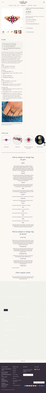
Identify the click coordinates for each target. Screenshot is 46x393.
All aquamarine (23, 201)
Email (5, 291)
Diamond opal (27, 177)
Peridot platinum (23, 224)
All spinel (18, 225)
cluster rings (5, 49)
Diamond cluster (24, 176)
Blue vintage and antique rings (17, 276)
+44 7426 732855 (4, 376)
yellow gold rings (13, 44)
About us (14, 378)
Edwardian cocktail (23, 251)
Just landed (10, 5)
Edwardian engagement (23, 248)
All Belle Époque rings (16, 255)
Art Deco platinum (29, 242)
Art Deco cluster (28, 240)
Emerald (15, 261)
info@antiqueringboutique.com (33, 23)
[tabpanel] (12, 83)
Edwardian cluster (30, 248)
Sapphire (21, 260)
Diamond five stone (16, 177)
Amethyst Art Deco (26, 196)
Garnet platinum (18, 205)
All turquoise (21, 226)
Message (5, 299)
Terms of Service (16, 376)
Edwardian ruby (17, 191)
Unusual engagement (23, 263)
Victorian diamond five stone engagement (26, 178)
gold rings (7, 44)
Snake (31, 261)
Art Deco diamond (18, 241)
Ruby (19, 260)
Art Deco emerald (24, 241)
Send (6, 310)
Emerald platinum (22, 184)
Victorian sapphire (28, 168)
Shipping (14, 370)
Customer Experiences (17, 385)
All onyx (27, 209)
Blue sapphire (19, 170)
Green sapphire (14, 170)
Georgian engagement (15, 267)
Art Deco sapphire (20, 243)
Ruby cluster (28, 190)
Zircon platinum (26, 226)
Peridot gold (28, 224)
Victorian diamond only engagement (26, 179)
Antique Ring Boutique (6, 389)
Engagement (15, 260)
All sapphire (23, 171)
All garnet (29, 205)
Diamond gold (15, 175)
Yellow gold (27, 260)
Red (24, 262)
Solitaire (18, 261)
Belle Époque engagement (24, 255)
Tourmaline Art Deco (30, 225)
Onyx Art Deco (23, 209)
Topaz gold (14, 220)
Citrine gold (14, 224)
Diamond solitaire (22, 177)
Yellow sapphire (30, 169)
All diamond (26, 180)
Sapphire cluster (22, 165)
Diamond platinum (21, 175)
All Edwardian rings (16, 248)
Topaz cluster (24, 220)
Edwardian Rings (40, 146)
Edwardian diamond (29, 249)
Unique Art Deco (25, 244)
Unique (29, 261)
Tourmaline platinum (23, 225)
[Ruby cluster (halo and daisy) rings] (28, 140)
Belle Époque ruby (28, 191)
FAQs (14, 383)
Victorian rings (17, 48)
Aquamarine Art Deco (29, 200)
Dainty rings (6, 146)
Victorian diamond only (17, 179)
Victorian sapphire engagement (23, 169)
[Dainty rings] (6, 140)
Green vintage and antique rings (27, 276)
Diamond (31, 260)
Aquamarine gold (15, 200)
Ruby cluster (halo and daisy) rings (28, 147)
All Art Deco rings (15, 240)
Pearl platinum (19, 216)
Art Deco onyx (23, 242)
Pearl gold (23, 216)
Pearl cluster (27, 216)
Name (5, 287)
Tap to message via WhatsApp (31, 19)
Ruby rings (17, 146)
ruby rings (7, 46)
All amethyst (32, 196)
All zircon (30, 226)
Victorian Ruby (22, 191)
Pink (22, 262)
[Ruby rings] (17, 140)
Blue (20, 262)
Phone (25, 287)
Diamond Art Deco (21, 180)
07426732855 (32, 21)
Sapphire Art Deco (26, 167)
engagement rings (11, 48)
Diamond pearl (29, 176)
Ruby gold (19, 190)
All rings (14, 5)
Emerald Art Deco (18, 186)
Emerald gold (27, 184)
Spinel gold (14, 225)
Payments (14, 368)
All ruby (25, 192)
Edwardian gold (23, 250)
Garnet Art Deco (24, 205)
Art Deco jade (18, 242)
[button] (44, 2)
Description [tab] (3, 39)
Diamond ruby (19, 176)
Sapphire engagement (30, 170)
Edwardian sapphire (19, 167)
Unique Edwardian (29, 250)
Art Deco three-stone (26, 243)
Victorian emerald (24, 186)
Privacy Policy (15, 374)
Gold (24, 260)
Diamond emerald (16, 184)
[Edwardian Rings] (39, 140)
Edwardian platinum (17, 250)
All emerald (29, 186)
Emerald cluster (20, 185)
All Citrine (18, 224)
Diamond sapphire (16, 165)
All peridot (32, 224)
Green (18, 262)
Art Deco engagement (21, 240)
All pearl (31, 216)
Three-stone (22, 261)
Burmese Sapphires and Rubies (20, 168)
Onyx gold (14, 209)
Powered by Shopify (12, 389)
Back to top (23, 361)
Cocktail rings (29, 5)
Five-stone (25, 261)
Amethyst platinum (20, 196)
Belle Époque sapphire (21, 256)
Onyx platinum (18, 209)
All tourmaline (16, 226)
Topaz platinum (18, 220)
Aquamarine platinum (22, 200)
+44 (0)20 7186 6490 (4, 384)
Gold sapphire (27, 165)
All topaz (27, 220)
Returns (14, 372)
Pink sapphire (24, 170)
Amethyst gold (14, 196)
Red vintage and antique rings (25, 277)
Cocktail (15, 262)
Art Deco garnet (29, 241)
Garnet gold (14, 205)
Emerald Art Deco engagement (27, 185)
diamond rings (12, 46)
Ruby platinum (23, 190)
